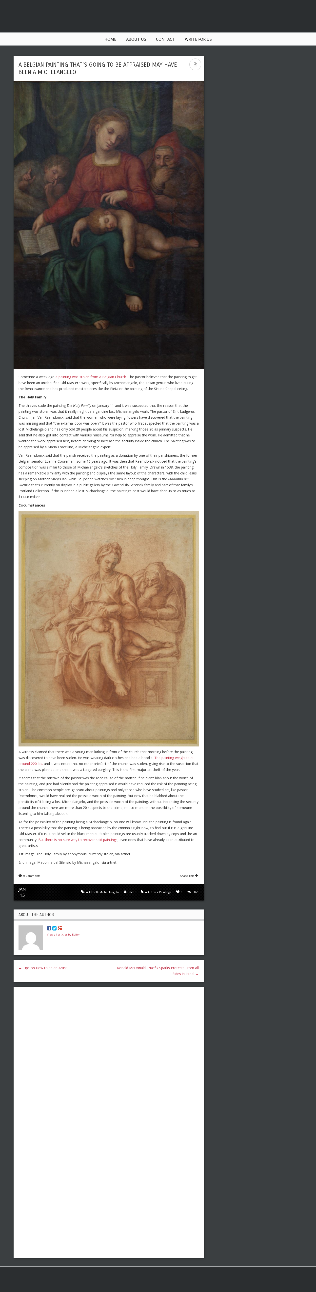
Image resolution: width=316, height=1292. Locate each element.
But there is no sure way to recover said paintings (78, 839)
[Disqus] (109, 1054)
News (154, 892)
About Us (136, 39)
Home (110, 39)
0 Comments (31, 876)
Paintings (165, 892)
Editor (132, 892)
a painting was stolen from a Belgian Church (91, 376)
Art (147, 892)
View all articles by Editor (63, 934)
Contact (165, 39)
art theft (92, 892)
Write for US (198, 39)
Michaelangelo (109, 892)
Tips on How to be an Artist (43, 967)
